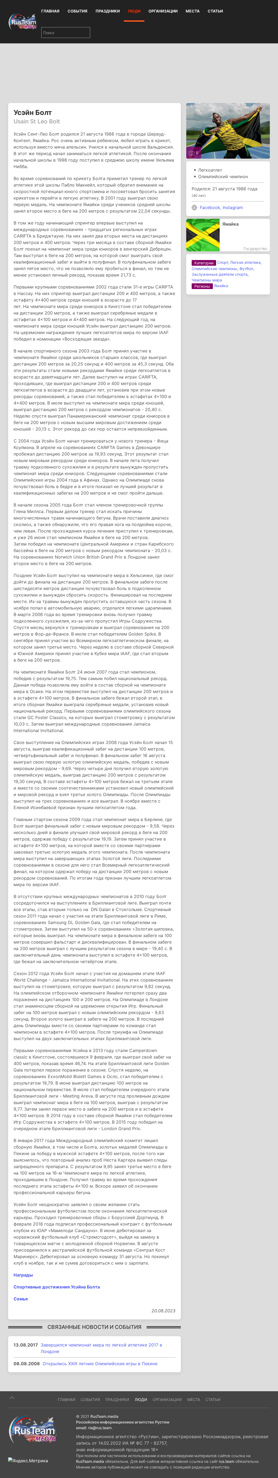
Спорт (222, 262)
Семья (21, 1298)
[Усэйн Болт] (228, 130)
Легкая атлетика (245, 262)
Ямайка (221, 285)
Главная (50, 11)
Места (193, 11)
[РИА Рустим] (32, 1429)
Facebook (210, 207)
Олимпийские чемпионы (214, 268)
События (77, 11)
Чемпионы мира (207, 280)
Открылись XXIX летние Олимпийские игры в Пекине (100, 1363)
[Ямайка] (228, 235)
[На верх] (12, 1397)
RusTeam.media (104, 1416)
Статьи (215, 11)
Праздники (108, 11)
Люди (134, 11)
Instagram (233, 207)
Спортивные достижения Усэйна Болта (57, 1287)
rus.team (226, 1461)
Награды (23, 1275)
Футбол (246, 268)
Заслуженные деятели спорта (220, 274)
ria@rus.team (100, 1427)
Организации (163, 11)
